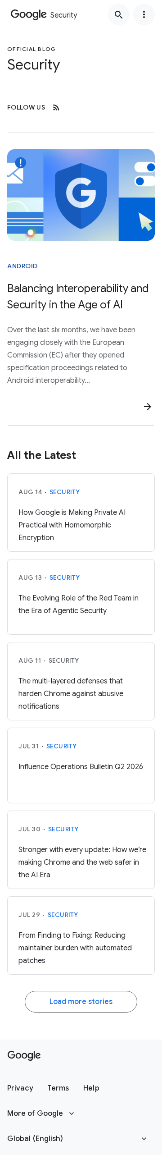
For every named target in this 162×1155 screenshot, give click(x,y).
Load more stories (81, 1001)
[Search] (119, 14)
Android (22, 266)
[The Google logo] (24, 1055)
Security (65, 492)
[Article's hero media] (81, 195)
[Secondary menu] (144, 14)
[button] (20, 1088)
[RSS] (56, 107)
